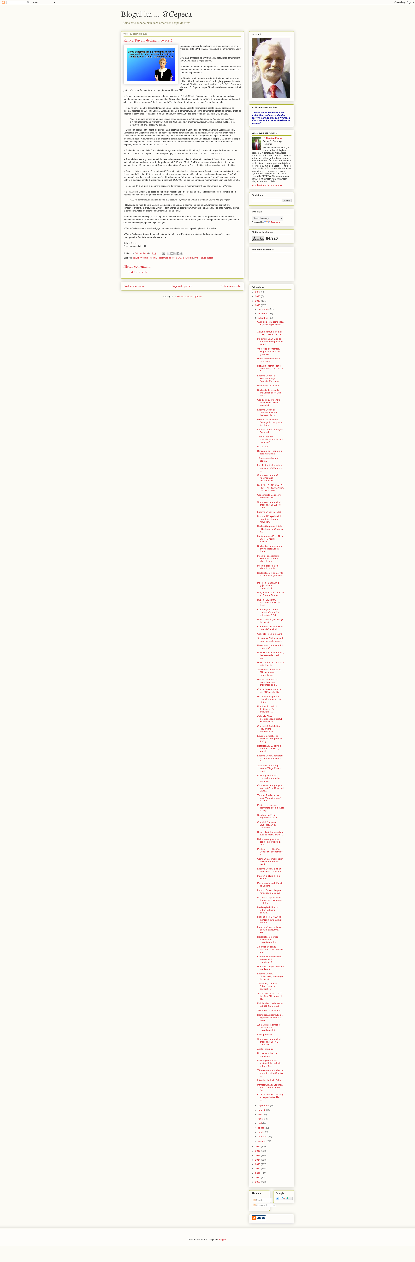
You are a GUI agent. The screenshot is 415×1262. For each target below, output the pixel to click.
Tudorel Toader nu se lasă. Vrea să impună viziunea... (269, 798)
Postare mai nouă (134, 286)
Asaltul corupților (265, 1049)
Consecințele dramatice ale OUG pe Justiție (269, 690)
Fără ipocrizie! (264, 1034)
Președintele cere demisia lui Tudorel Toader (270, 594)
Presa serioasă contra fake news (268, 360)
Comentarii (261, 1205)
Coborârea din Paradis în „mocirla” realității (270, 628)
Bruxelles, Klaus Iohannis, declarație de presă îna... (270, 655)
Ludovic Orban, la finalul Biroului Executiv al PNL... (269, 930)
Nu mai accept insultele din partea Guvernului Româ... (269, 900)
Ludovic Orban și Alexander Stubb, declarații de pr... (267, 412)
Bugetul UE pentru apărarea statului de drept (268, 602)
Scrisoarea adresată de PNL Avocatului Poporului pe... (269, 672)
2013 (258, 1164)
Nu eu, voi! (262, 446)
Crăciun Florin (274, 138)
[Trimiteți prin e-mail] (169, 253)
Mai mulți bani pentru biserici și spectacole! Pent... (269, 699)
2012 (258, 1168)
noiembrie (263, 313)
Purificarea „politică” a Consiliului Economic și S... (270, 852)
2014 (258, 1160)
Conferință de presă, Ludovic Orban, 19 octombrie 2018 (268, 612)
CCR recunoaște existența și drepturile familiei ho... (270, 1097)
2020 (258, 296)
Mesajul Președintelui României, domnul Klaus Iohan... (268, 559)
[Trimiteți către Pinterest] (181, 253)
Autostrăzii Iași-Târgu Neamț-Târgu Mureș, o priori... (270, 768)
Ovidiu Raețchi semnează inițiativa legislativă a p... (270, 324)
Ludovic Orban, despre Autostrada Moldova (269, 891)
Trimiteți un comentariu (138, 272)
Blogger (222, 1239)
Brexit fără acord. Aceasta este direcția (270, 663)
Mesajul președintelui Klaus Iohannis (268, 567)
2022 (258, 292)
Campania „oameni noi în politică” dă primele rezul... (270, 861)
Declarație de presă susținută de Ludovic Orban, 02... (269, 1063)
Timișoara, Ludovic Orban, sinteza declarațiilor (267, 986)
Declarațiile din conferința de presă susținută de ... (270, 576)
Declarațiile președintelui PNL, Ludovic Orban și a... (270, 529)
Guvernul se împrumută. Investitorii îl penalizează (269, 959)
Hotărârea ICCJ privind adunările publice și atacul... (269, 748)
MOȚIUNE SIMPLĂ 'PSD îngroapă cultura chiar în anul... (269, 920)
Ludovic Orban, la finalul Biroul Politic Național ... (270, 870)
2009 (258, 1182)
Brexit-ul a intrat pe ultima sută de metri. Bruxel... (270, 833)
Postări (259, 1200)
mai (260, 1123)
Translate (275, 222)
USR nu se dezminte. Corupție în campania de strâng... (269, 422)
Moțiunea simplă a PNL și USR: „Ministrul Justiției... (270, 539)
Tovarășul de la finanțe (268, 1010)
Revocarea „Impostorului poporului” (270, 646)
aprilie (261, 1127)
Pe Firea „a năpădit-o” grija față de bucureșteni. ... (268, 585)
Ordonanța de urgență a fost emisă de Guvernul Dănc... (270, 788)
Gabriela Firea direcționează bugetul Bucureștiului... (269, 719)
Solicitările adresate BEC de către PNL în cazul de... (270, 996)
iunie (260, 1118)
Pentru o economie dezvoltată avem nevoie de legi (270, 808)
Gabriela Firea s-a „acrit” (270, 634)
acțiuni (136, 258)
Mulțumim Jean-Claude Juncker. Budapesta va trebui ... (270, 342)
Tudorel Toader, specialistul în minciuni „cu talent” (270, 439)
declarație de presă (168, 258)
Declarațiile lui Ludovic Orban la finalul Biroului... (268, 910)
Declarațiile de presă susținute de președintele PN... (267, 940)
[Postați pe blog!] (172, 253)
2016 (258, 1151)
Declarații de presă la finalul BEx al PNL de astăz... (269, 393)
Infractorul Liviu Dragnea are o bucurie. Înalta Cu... (270, 1087)
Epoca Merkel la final (268, 385)
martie (261, 1132)
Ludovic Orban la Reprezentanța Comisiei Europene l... (269, 378)
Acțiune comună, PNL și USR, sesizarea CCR (269, 333)
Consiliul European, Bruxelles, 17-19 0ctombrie (267, 825)
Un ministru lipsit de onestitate (267, 1054)
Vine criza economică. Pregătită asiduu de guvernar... (268, 351)
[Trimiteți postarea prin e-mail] (163, 253)
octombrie (263, 318)
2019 (258, 301)
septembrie (264, 1105)
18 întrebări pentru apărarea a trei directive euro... (270, 949)
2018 (258, 305)
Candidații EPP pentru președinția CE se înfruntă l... (268, 403)
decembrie (263, 309)
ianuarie (262, 1141)
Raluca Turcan (206, 258)
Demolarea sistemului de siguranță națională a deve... (270, 1018)
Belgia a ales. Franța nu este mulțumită (269, 452)
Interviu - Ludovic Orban (269, 1080)
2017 (258, 1146)
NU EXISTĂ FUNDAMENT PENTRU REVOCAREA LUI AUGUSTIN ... (270, 488)
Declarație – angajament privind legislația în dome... (269, 549)
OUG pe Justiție (185, 258)
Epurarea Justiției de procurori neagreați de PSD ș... (270, 739)
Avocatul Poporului (149, 258)
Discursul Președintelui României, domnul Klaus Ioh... (269, 519)
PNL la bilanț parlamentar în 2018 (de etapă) (270, 1004)
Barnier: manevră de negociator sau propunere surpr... (267, 682)
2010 (258, 1177)
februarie (263, 1136)
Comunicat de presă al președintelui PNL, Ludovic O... (268, 1042)
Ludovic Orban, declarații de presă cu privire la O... (270, 758)
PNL (196, 258)
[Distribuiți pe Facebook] (178, 253)
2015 (258, 1155)
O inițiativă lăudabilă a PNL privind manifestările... (268, 729)
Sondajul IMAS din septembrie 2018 (267, 816)
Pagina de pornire (182, 286)
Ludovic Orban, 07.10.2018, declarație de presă (270, 976)
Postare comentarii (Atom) (189, 296)
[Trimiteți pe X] (175, 253)
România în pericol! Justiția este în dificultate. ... (267, 709)
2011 (258, 1173)
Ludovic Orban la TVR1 (269, 512)
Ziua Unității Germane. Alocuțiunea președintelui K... (268, 1027)
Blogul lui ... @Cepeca (156, 13)
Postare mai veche (230, 286)
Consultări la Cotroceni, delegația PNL (269, 496)
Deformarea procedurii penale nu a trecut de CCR (269, 842)
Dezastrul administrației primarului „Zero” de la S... (270, 368)
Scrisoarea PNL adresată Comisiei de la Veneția (270, 639)
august (262, 1110)
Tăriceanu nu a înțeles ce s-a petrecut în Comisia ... (270, 1073)
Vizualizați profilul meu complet (267, 185)
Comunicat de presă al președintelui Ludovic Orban (269, 505)
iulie (260, 1114)
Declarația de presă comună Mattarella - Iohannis (268, 778)
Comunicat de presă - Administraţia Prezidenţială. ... (268, 478)
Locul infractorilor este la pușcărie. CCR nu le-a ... (269, 468)
